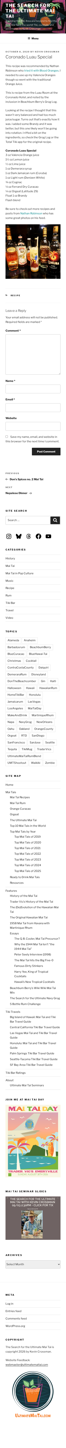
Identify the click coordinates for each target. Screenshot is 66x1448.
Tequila (12, 749)
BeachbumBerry (40, 647)
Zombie (50, 762)
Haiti (53, 681)
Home (9, 784)
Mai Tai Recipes (20, 797)
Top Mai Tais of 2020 (27, 842)
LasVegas (34, 701)
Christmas (14, 660)
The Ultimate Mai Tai (23, 820)
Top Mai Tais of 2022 (27, 853)
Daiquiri (43, 667)
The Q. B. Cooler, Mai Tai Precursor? (37, 938)
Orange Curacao (20, 808)
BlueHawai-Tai (38, 654)
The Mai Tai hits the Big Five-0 (33, 960)
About (10, 1080)
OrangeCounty (43, 729)
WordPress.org (15, 1326)
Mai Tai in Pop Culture (20, 573)
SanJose (35, 742)
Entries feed (13, 1311)
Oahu (11, 729)
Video (9, 617)
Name (10, 381)
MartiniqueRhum (43, 715)
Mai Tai (10, 566)
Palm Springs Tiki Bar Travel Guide (32, 1053)
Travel (10, 610)
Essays (14, 933)
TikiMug (27, 749)
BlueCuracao (16, 654)
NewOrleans (44, 722)
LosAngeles (15, 708)
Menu (35, 38)
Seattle (50, 742)
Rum (9, 595)
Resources (17, 882)
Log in (9, 1303)
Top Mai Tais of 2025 (27, 871)
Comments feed (16, 1318)
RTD (24, 735)
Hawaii (30, 688)
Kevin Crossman (47, 51)
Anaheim (30, 640)
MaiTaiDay (34, 708)
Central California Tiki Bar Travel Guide (35, 1027)
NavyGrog (25, 722)
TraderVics (44, 749)
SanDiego (38, 735)
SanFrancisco (16, 742)
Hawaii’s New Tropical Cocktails (34, 982)
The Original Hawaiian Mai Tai (29, 917)
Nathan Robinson (31, 213)
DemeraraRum (17, 674)
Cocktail (31, 660)
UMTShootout (17, 762)
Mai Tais (11, 792)
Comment (13, 330)
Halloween (14, 688)
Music (9, 580)
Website (11, 418)
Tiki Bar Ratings (16, 1072)
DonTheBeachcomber (22, 681)
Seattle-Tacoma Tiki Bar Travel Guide (34, 1059)
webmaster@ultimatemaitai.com (27, 1364)
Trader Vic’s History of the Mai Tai (31, 901)
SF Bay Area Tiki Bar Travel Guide (31, 1064)
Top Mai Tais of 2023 (27, 859)
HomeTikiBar (16, 694)
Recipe (16, 295)
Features (11, 890)
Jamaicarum (15, 701)
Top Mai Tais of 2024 (27, 865)
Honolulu (35, 694)
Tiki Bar (10, 603)
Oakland (24, 729)
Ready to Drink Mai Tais (25, 877)
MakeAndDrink (17, 715)
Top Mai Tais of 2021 (27, 848)
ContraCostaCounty (21, 667)
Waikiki (35, 762)
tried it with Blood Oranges (41, 70)
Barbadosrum (16, 647)
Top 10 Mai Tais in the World (28, 825)
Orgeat (12, 735)
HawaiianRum (48, 688)
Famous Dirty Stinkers (28, 966)
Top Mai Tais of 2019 (27, 836)
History (10, 558)
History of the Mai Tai (23, 896)
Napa (11, 722)
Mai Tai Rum (18, 803)
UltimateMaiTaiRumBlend (24, 756)
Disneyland (38, 674)
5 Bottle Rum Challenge (25, 1004)
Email (10, 399)
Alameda (13, 640)
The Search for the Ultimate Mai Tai (30, 11)
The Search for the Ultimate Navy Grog (35, 998)
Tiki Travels (13, 1011)
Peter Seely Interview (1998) (32, 954)
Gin (43, 681)
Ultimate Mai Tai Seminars (27, 1085)
